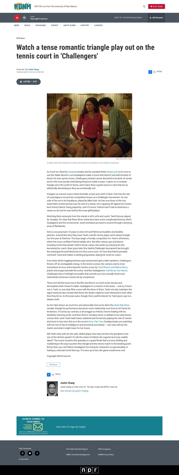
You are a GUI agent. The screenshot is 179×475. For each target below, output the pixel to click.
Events (54, 25)
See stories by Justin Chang (74, 390)
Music (27, 25)
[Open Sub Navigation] (21, 25)
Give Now (158, 6)
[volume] (24, 18)
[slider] (28, 17)
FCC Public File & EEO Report (77, 449)
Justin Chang (33, 69)
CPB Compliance (104, 449)
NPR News (20, 38)
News (16, 25)
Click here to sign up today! (70, 426)
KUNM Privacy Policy (106, 455)
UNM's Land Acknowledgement (78, 455)
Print (159, 71)
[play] (17, 17)
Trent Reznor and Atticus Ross (112, 267)
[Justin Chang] (52, 388)
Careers (98, 25)
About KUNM (69, 25)
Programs (41, 25)
